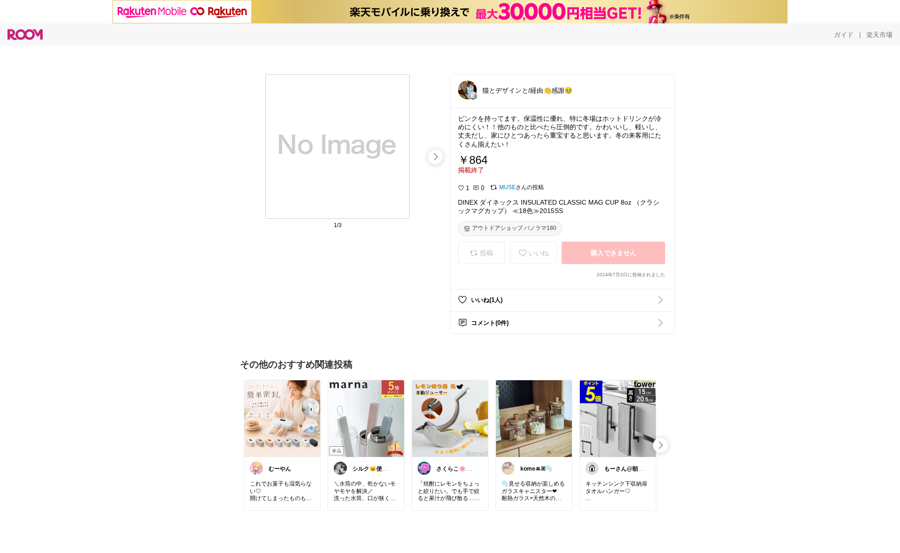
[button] (467, 90)
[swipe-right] (435, 156)
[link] (282, 418)
